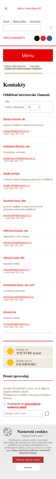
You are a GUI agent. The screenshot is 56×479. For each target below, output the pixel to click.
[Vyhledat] (50, 28)
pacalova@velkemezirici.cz (17, 215)
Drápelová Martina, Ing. (16, 146)
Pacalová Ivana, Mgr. (14, 200)
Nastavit (28, 467)
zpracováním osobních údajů (24, 405)
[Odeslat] (46, 413)
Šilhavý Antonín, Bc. (14, 119)
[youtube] (43, 38)
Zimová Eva (9, 311)
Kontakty (35, 21)
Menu (28, 55)
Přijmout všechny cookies (28, 459)
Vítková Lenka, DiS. (14, 257)
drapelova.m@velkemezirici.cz (19, 158)
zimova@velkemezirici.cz (16, 323)
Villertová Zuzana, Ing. (15, 230)
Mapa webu (19, 21)
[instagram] (37, 38)
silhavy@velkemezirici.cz (16, 131)
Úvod (6, 21)
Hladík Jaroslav (11, 173)
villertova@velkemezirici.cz (17, 242)
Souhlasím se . (24, 405)
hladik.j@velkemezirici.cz (16, 185)
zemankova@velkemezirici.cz (18, 296)
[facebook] (49, 38)
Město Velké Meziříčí (15, 66)
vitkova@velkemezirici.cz (16, 269)
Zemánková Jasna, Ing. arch (18, 284)
